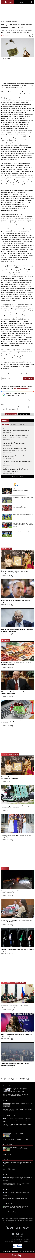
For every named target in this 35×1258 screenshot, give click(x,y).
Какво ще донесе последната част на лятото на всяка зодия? (20, 1207)
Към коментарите (24, 414)
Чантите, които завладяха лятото (12, 1211)
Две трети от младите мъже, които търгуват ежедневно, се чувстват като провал (16, 1095)
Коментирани (22, 424)
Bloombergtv (9, 1116)
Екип (12, 1239)
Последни (5, 424)
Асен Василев (12, 409)
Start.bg (8, 1222)
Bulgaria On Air (22, 1218)
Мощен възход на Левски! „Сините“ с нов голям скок (23, 515)
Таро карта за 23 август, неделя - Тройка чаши (15, 1198)
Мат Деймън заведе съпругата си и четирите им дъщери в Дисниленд (14, 442)
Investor (6, 1085)
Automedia (7, 1144)
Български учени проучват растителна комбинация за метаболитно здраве (21, 1178)
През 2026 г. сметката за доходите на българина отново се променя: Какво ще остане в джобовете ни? (15, 469)
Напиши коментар (11, 414)
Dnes (10, 1218)
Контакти (18, 1239)
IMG (3, 1218)
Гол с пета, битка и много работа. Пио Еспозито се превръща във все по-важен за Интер (23, 525)
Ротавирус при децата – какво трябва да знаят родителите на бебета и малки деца (16, 1184)
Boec (22, 1222)
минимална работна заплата (18, 406)
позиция (4, 406)
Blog (5, 1222)
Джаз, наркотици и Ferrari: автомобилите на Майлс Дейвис (19, 1148)
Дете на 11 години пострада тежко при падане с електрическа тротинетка (15, 436)
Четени (13, 424)
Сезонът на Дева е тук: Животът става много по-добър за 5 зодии (21, 1163)
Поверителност (10, 1241)
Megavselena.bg (27, 1222)
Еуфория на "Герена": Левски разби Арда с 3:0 (23, 498)
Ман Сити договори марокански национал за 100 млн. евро (21, 506)
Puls (5, 1174)
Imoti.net (22, 1220)
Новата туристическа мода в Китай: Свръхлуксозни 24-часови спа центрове (20, 1119)
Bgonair (6, 1101)
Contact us (31, 1251)
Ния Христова (5, 35)
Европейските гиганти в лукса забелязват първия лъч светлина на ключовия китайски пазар (20, 1090)
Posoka (18, 1222)
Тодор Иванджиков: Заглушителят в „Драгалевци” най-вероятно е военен (15, 449)
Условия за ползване (23, 1241)
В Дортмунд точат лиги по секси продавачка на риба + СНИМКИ (21, 489)
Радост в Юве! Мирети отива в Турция (22, 531)
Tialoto (6, 1159)
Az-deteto (31, 1220)
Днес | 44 (22, 2)
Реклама (26, 1239)
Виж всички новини (17, 476)
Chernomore (13, 1222)
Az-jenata (7, 1189)
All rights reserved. (15, 1250)
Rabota (26, 1220)
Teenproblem (8, 1203)
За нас (8, 1239)
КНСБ (3, 409)
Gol (4, 1131)
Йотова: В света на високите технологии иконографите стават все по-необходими (16, 429)
